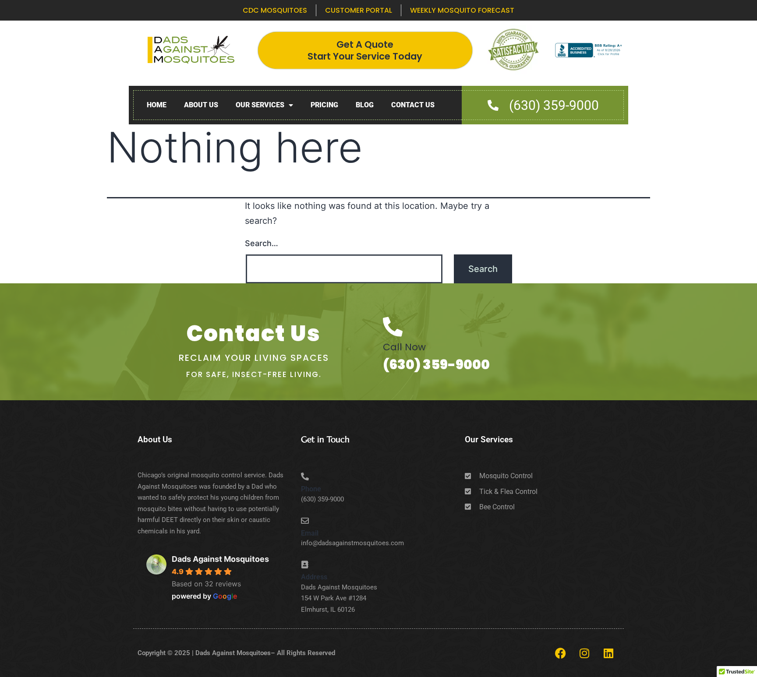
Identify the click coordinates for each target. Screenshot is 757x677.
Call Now (404, 347)
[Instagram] (584, 653)
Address (314, 577)
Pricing (324, 105)
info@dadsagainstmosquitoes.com (352, 543)
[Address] (305, 564)
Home (156, 105)
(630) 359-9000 (436, 364)
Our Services (260, 105)
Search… (261, 243)
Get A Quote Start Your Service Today (365, 50)
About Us (201, 105)
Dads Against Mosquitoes (220, 559)
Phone (311, 489)
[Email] (305, 521)
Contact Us (413, 105)
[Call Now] (393, 327)
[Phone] (305, 476)
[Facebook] (560, 653)
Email (309, 533)
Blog (365, 105)
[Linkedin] (608, 653)
